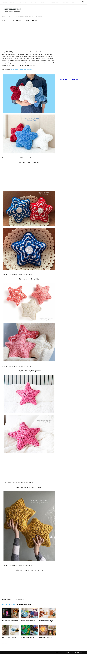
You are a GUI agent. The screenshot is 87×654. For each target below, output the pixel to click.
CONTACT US (78, 652)
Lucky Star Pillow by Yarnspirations (29, 371)
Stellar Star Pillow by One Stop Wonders (29, 570)
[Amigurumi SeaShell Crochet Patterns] (10, 630)
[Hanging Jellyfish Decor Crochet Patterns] (10, 613)
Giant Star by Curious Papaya (29, 162)
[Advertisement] (54, 9)
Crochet (17, 16)
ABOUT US (62, 652)
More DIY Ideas (69, 79)
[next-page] (6, 642)
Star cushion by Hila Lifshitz (29, 279)
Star (13, 599)
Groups (65, 2)
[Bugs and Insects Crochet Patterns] (29, 630)
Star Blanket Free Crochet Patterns (21, 69)
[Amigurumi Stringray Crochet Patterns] (29, 613)
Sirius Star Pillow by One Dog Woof (29, 487)
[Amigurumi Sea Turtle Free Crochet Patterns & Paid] (47, 613)
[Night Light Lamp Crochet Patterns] (47, 630)
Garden (5, 2)
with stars (27, 52)
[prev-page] (3, 642)
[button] (83, 2)
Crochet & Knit (9, 16)
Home (12, 2)
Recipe (74, 2)
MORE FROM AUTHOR (24, 604)
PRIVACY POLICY (70, 652)
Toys (19, 2)
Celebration (55, 2)
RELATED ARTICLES (8, 604)
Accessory (43, 2)
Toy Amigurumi (19, 599)
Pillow (8, 599)
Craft (25, 2)
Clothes (33, 2)
